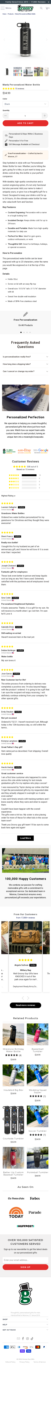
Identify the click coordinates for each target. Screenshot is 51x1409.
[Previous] (4, 39)
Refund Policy (10, 1362)
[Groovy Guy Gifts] (25, 8)
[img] (7, 503)
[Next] (46, 39)
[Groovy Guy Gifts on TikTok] (32, 1338)
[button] (9, 88)
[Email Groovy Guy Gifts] (19, 1338)
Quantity (6, 110)
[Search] (41, 8)
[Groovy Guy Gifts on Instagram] (28, 1338)
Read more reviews (25, 1005)
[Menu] (1, 8)
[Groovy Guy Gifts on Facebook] (23, 1338)
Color (5, 99)
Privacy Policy (24, 1362)
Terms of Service (39, 1362)
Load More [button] (25, 838)
